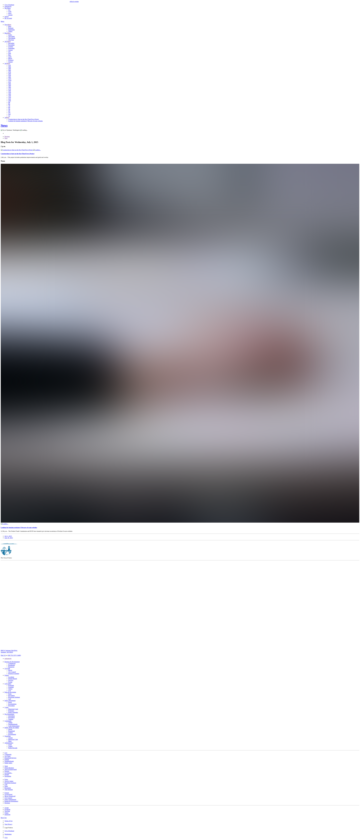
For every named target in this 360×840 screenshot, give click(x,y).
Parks (10, 694)
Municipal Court (13, 709)
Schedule (11, 687)
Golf (9, 699)
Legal (10, 744)
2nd (9, 114)
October (10, 46)
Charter (10, 738)
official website (74, 1)
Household (11, 731)
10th (9, 100)
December (11, 43)
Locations (11, 677)
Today (10, 35)
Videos (10, 31)
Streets (10, 729)
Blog (9, 26)
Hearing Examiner (13, 673)
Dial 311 (3, 655)
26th (9, 73)
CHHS (10, 722)
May (9, 55)
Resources (11, 667)
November (11, 45)
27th (9, 72)
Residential (11, 665)
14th (9, 94)
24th (9, 77)
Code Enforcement (13, 726)
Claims (10, 746)
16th (9, 90)
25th (9, 75)
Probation (11, 711)
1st (9, 116)
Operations (11, 716)
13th (9, 95)
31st (9, 65)
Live (9, 690)
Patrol (10, 702)
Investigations (12, 704)
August (10, 50)
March (10, 58)
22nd (9, 80)
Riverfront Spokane (14, 697)
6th (9, 107)
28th (9, 70)
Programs (11, 685)
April (9, 57)
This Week (11, 36)
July (9, 51)
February (11, 60)
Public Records (12, 748)
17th (9, 89)
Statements (11, 29)
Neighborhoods (12, 724)
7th (9, 106)
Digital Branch (12, 678)
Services (10, 680)
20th (9, 84)
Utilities (10, 732)
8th (9, 104)
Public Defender (13, 712)
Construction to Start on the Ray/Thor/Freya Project (23, 119)
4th (9, 111)
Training (10, 719)
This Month (11, 38)
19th (9, 85)
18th (9, 87)
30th (9, 67)
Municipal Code (13, 739)
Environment (12, 734)
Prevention (11, 705)
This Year (11, 40)
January (10, 62)
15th (9, 92)
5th (9, 109)
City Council (12, 672)
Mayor (10, 670)
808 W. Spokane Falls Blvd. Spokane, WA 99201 (9, 651)
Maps (10, 741)
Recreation (11, 695)
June (9, 53)
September (11, 48)
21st (9, 82)
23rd (9, 78)
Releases (10, 28)
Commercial (11, 663)
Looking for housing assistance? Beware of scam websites (25, 121)
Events (10, 682)
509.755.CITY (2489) (14, 655)
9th (9, 102)
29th (9, 68)
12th (9, 97)
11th (9, 99)
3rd (9, 112)
